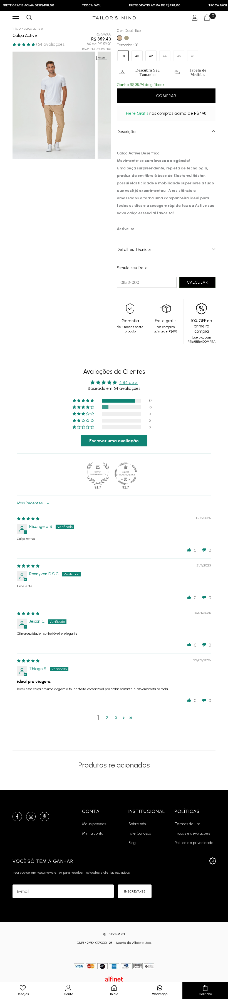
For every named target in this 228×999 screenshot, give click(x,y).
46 (179, 56)
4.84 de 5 (128, 382)
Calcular (197, 282)
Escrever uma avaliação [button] (114, 440)
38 (123, 56)
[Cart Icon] (207, 18)
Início (17, 28)
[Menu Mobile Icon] (16, 17)
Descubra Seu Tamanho (147, 72)
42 (151, 56)
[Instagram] (31, 816)
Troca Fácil (88, 5)
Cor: (129, 31)
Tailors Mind (116, 934)
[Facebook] (17, 816)
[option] (89, 5)
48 (192, 56)
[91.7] (98, 473)
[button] (24, 44)
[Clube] (212, 861)
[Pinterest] (44, 816)
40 (137, 56)
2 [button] (107, 717)
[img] (28, 518)
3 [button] (116, 717)
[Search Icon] (29, 18)
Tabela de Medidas (197, 72)
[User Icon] (195, 18)
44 (165, 56)
